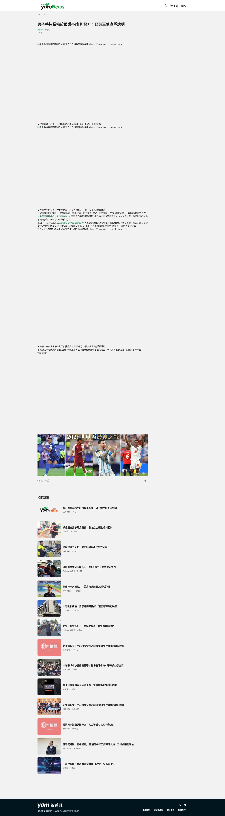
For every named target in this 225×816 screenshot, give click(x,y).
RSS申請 (174, 5)
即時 (43, 15)
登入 (183, 5)
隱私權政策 (158, 810)
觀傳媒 (40, 30)
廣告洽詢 (170, 810)
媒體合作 (182, 810)
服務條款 (146, 810)
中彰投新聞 (43, 480)
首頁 (39, 15)
